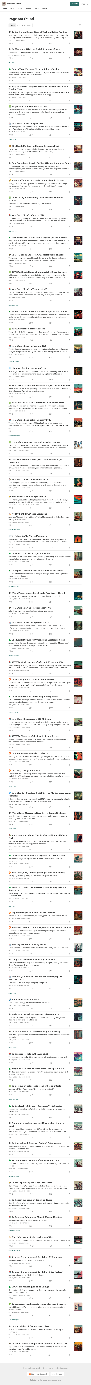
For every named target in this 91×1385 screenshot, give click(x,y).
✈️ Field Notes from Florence (24, 999)
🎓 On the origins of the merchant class (29, 1326)
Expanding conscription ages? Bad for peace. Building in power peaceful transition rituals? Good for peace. (38, 1347)
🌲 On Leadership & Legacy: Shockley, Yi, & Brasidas (35, 1105)
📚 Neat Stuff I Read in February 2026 (28, 289)
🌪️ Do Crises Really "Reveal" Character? (29, 536)
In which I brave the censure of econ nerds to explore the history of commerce (36, 1330)
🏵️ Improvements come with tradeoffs (28, 753)
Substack (33, 1380)
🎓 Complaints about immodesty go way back (32, 959)
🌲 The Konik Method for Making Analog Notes (33, 696)
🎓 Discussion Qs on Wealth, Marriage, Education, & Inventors (35, 461)
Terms (51, 1368)
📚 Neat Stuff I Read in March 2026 (26, 215)
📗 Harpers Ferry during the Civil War (28, 106)
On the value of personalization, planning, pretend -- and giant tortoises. (38, 916)
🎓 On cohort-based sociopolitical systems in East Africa (38, 1343)
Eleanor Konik (20, 40)
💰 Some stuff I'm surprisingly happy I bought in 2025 (36, 180)
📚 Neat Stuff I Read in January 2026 (27, 346)
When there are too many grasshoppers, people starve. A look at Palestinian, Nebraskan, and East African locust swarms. (40, 389)
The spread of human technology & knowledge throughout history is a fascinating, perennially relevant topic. (37, 931)
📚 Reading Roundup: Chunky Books (27, 944)
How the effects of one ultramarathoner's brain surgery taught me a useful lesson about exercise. (39, 1204)
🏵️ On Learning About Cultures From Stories (31, 679)
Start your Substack (39, 1374)
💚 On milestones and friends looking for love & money (37, 1304)
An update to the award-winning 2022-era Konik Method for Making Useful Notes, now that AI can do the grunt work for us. (39, 644)
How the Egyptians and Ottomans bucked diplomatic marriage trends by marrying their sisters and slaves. (38, 817)
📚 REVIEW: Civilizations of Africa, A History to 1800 (36, 662)
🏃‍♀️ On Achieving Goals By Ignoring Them (30, 1199)
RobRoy (21, 505)
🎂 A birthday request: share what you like (31, 1237)
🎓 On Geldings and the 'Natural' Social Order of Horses (37, 254)
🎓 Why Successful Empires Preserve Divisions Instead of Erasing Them (39, 88)
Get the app (57, 1374)
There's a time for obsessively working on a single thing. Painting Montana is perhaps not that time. (39, 575)
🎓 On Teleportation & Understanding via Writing (34, 1031)
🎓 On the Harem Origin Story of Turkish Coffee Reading (38, 32)
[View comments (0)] (30, 226)
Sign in (85, 4)
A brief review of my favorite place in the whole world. (31, 611)
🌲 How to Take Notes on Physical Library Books (34, 69)
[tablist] (21, 25)
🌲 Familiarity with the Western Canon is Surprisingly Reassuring (37, 889)
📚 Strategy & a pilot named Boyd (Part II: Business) (35, 1257)
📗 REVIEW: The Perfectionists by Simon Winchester (36, 402)
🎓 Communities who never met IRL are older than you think (37, 1124)
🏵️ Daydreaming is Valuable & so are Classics (32, 912)
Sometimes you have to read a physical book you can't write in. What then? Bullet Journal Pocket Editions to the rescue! (39, 73)
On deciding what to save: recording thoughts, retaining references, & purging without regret (37, 1291)
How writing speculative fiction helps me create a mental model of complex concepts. (39, 1035)
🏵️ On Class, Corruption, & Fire (24, 770)
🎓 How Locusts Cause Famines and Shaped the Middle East (39, 385)
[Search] (80, 25)
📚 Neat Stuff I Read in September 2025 (29, 622)
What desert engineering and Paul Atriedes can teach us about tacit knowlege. (36, 859)
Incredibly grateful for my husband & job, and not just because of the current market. (37, 1308)
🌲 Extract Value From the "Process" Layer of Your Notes (38, 311)
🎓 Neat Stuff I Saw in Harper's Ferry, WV (30, 607)
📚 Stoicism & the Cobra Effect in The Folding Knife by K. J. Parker (39, 837)
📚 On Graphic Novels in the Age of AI (28, 1053)
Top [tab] (18, 25)
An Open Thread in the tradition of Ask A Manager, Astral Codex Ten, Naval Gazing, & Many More (39, 518)
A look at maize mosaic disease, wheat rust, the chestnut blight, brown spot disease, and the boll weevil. (39, 1147)
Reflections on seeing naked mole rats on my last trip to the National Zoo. (38, 52)
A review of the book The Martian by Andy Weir (28, 1220)
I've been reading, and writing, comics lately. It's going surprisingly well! (38, 1057)
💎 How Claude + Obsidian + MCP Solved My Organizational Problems (40, 794)
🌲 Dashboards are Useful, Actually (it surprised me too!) (38, 237)
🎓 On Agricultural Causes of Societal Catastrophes (35, 1143)
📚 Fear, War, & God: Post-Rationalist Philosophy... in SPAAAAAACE (35, 978)
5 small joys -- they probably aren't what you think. (29, 1002)
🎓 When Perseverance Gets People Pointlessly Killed (37, 593)
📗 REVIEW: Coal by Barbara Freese (27, 328)
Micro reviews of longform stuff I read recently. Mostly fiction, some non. (38, 948)
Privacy (44, 1368)
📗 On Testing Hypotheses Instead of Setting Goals (35, 1085)
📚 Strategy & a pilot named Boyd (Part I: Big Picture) (36, 1272)
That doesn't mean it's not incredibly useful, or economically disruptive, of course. (39, 1164)
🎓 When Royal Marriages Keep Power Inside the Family (38, 813)
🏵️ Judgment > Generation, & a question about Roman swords (40, 927)
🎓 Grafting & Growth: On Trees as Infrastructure (34, 1014)
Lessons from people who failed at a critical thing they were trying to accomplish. (37, 1110)
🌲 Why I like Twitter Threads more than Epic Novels (36, 1068)
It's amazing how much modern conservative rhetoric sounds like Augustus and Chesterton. (39, 894)
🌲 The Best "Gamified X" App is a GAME (29, 553)
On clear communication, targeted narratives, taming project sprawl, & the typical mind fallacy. (39, 1073)
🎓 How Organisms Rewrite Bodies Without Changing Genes (40, 163)
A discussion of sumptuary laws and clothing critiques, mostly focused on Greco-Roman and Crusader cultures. (38, 963)
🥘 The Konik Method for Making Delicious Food (34, 146)
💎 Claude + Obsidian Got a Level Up (27, 368)
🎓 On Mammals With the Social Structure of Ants (34, 49)
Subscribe (74, 4)
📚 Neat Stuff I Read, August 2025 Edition (30, 719)
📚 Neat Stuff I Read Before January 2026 (30, 419)
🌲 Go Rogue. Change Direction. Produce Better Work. (36, 570)
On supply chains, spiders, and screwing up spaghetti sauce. (33, 875)
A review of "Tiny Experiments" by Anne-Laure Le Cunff (31, 1089)
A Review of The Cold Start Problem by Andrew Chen (30, 203)
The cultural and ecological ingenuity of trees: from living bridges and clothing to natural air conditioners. (37, 1018)
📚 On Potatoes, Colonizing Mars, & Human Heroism (35, 1217)
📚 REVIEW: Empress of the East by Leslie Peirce (34, 736)
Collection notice (61, 1368)
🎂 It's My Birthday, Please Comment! (28, 513)
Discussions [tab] (26, 25)
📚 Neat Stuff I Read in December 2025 (28, 479)
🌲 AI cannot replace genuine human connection (34, 1160)
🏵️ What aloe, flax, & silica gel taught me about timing (37, 872)
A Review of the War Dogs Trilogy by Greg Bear (28, 982)
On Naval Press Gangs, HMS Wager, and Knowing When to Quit (34, 596)
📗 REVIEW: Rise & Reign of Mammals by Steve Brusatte (38, 272)
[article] (45, 38)
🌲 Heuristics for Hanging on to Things (29, 1286)
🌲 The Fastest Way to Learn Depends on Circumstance (37, 855)
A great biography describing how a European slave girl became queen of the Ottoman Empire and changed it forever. (38, 740)
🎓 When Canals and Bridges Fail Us (27, 496)
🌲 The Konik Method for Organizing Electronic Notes (37, 639)
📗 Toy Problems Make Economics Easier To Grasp (34, 442)
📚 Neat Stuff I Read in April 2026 (26, 123)
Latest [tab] (12, 25)
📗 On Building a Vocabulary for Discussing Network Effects (36, 199)
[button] (4, 8)
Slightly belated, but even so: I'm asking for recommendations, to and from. (39, 1240)
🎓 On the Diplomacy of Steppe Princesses (30, 1182)
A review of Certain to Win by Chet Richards (26, 1260)
